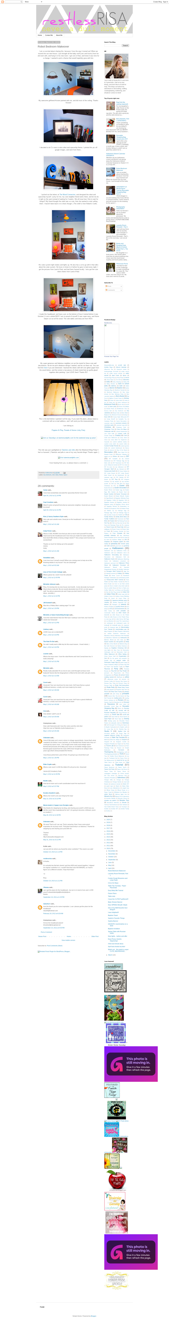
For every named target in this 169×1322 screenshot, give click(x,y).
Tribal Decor (108, 762)
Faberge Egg (122, 510)
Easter (122, 485)
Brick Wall (124, 413)
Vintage (118, 779)
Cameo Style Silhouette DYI (121, 417)
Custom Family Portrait (111, 446)
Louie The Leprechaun (122, 621)
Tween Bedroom (109, 767)
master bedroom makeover (117, 633)
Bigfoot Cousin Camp (115, 398)
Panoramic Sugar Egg (111, 662)
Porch (106, 691)
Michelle (46, 668)
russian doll (122, 710)
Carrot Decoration (121, 421)
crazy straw (123, 437)
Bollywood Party (109, 404)
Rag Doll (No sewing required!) (122, 103)
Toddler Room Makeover (117, 756)
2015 (108, 834)
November (112, 854)
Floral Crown (110, 527)
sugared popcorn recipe (112, 735)
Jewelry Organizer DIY (120, 602)
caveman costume (121, 423)
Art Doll (118, 379)
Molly (127, 641)
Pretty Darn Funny (116, 691)
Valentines (121, 777)
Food (108, 531)
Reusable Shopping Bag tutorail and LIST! (122, 137)
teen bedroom (120, 745)
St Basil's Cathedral (110, 727)
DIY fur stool (108, 467)
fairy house (112, 514)
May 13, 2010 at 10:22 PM (52, 799)
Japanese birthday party (119, 600)
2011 (108, 845)
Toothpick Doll (113, 758)
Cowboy (118, 435)
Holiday (119, 573)
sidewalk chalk (115, 723)
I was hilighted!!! (113, 912)
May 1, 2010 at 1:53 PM (51, 608)
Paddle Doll (108, 660)
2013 (108, 840)
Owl (105, 658)
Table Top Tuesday (118, 737)
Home (40, 35)
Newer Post (42, 936)
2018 (108, 825)
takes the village (114, 739)
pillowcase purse (113, 679)
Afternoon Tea (108, 369)
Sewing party (112, 721)
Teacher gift (109, 745)
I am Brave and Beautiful (121, 590)
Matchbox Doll (108, 635)
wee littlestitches (115, 788)
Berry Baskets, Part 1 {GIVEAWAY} (122, 119)
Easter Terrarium (121, 494)
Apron (124, 375)
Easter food (122, 492)
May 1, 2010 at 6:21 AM (51, 551)
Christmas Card (121, 427)
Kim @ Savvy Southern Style (53, 516)
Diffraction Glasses (121, 454)
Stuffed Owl (122, 731)
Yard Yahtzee (123, 804)
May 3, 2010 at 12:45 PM (51, 774)
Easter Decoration (121, 488)
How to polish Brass (110, 588)
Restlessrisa (108, 323)
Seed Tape (118, 718)
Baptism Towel (113, 915)
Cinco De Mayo (122, 429)
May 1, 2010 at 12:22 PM (51, 596)
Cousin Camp (108, 435)
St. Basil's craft (122, 727)
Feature (112, 521)
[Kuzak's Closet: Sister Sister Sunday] (131, 1081)
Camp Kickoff (111, 419)
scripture (106, 714)
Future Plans (112, 893)
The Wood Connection (67, 194)
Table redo (111, 896)
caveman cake (108, 423)
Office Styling (122, 654)
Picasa (116, 675)
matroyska (123, 637)
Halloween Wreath (110, 567)
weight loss (125, 788)
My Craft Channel (109, 646)
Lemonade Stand (109, 612)
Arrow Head (110, 379)
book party (113, 406)
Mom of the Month (112, 643)
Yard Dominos (113, 804)
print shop (116, 693)
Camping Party (108, 421)
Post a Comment (46, 932)
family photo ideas (121, 516)
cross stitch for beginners (119, 439)
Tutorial (119, 764)
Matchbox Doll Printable (122, 635)
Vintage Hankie (116, 782)
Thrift (121, 754)
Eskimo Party (125, 508)
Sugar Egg (122, 733)
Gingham (107, 541)
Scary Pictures (123, 712)
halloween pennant (110, 563)
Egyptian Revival (112, 506)
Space (65, 475)
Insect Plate (122, 598)
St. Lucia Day (108, 729)
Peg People (123, 671)
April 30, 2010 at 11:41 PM (52, 510)
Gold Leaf (109, 545)
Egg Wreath (109, 498)
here (45, 368)
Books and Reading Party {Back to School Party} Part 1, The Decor (122, 247)
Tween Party (108, 771)
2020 (108, 819)
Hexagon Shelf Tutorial (113, 571)
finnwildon (46, 558)
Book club (121, 404)
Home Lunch (116, 575)
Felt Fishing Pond (122, 521)
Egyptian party (108, 504)
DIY (127, 456)
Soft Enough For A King (114, 725)
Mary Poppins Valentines (122, 631)
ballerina (113, 386)
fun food (117, 537)
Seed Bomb (123, 716)
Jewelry (106, 602)
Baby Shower (111, 383)
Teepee (119, 748)
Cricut (106, 439)
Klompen (114, 604)
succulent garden (109, 733)
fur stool (106, 539)
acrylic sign (122, 365)
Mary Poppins (108, 631)
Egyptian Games (109, 502)
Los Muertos (109, 621)
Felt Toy (106, 523)
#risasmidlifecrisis (109, 365)
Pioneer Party (123, 683)
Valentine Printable (109, 777)
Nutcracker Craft (122, 652)
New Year (117, 650)
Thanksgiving (108, 752)
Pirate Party (111, 687)
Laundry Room (119, 606)
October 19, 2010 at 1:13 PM (52, 852)
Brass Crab (116, 413)
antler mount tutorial (115, 373)
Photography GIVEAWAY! (120, 208)
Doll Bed (119, 483)
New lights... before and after (117, 936)
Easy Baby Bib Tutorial (115, 890)
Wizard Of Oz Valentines (122, 796)
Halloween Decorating (111, 554)
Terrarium (121, 750)
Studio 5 (108, 731)
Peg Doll (113, 671)
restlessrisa (47, 858)
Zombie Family (125, 808)
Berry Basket (120, 396)
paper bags (123, 662)
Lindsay (46, 629)
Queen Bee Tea (113, 696)
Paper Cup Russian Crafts (114, 666)
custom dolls (123, 444)
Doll (112, 483)
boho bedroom (122, 402)
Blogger (93, 1316)
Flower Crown (116, 529)
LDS (110, 608)
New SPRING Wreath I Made (117, 905)
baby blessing (117, 381)
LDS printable (121, 610)
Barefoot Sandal (120, 390)
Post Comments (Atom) (54, 946)
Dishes (115, 456)
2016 (108, 831)
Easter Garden (108, 494)
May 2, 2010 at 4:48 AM (51, 690)
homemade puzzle (124, 577)
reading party (118, 698)
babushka (126, 379)
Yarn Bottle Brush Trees (111, 806)
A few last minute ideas (115, 944)
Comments (111, 290)
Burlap (125, 414)
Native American (122, 646)
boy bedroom (47, 475)
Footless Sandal (118, 531)
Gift (125, 539)
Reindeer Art (117, 702)
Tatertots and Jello (68, 450)
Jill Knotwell (47, 603)
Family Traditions (109, 519)
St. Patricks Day (121, 729)
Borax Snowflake (124, 406)
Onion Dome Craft (110, 656)
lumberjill (106, 625)
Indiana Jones (108, 596)
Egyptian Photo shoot (122, 504)
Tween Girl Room (122, 769)
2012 (108, 843)
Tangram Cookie (121, 741)
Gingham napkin (118, 541)
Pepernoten (117, 673)
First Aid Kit (120, 523)
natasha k (46, 904)
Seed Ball (114, 716)
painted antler (121, 660)
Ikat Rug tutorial (115, 592)
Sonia (45, 490)
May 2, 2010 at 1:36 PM (51, 758)
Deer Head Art (122, 452)
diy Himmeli (120, 469)
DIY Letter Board (109, 473)
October (111, 857)
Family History (108, 516)
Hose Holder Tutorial (116, 581)
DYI (115, 485)
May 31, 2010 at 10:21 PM (52, 840)
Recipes (120, 700)
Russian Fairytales (110, 712)
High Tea (126, 571)
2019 (108, 822)
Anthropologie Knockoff (111, 371)
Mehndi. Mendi (108, 639)
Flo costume (125, 525)
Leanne (45, 654)
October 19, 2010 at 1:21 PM (52, 881)
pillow (127, 677)
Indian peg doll (122, 594)
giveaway (114, 544)
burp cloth (107, 417)
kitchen (106, 604)
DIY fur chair (123, 465)
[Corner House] (110, 1121)
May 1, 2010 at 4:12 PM (51, 623)
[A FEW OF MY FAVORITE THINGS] (112, 1097)
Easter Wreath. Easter (122, 496)
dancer (112, 450)
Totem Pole (123, 758)
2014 (108, 837)
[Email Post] (64, 472)
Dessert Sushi (108, 454)
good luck (118, 545)
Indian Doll (126, 592)
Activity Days (108, 367)
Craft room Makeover (110, 437)
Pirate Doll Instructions (122, 685)
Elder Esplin (47, 764)
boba (111, 400)
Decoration (108, 452)
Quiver (122, 696)
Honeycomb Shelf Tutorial (115, 579)
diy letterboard (119, 475)
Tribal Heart (118, 762)
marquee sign (114, 627)
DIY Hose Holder (122, 471)
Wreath (124, 802)
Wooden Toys (124, 800)
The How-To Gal (48, 641)
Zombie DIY (114, 808)
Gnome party (125, 543)
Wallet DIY (126, 784)
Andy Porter (47, 531)
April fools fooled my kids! (116, 946)
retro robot (55, 475)
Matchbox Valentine (112, 637)
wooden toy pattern (110, 800)
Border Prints (110, 408)
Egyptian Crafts (111, 500)
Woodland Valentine (113, 802)
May (109, 865)
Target (119, 743)
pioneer (124, 679)
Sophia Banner (113, 921)
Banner (112, 388)
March (110, 955)
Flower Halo (125, 529)
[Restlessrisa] (111, 354)
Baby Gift (126, 381)
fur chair (125, 537)
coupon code (122, 433)
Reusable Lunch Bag (111, 706)
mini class (120, 639)
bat (128, 390)
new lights (107, 650)
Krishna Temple (108, 606)
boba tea (112, 402)
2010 (108, 848)
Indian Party (111, 594)
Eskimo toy (110, 510)
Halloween (117, 548)
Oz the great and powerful (118, 658)
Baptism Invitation (114, 929)
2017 (108, 828)
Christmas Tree (109, 429)
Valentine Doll (122, 775)
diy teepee (115, 481)
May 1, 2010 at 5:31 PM (51, 661)
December (112, 851)
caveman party (109, 425)
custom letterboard (116, 448)
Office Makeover (109, 654)
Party (116, 669)
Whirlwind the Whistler (120, 792)
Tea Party (126, 743)
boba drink (119, 400)
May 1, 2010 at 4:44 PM (51, 647)
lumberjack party (122, 623)
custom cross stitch (110, 444)
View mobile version (68, 940)
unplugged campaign (110, 773)
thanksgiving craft (122, 752)
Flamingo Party (114, 525)
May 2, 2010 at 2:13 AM (51, 676)
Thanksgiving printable (110, 754)
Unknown (46, 738)
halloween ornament (119, 561)
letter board (122, 612)
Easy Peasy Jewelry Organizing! (114, 940)
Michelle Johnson (49, 584)
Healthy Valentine (124, 569)
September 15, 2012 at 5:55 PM (53, 928)
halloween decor (122, 552)
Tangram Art (108, 741)
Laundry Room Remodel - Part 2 (122, 226)
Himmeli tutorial (110, 573)
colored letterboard (121, 431)
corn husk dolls (109, 433)
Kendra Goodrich (49, 793)
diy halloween (119, 467)
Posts (109, 286)
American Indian (122, 369)
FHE (113, 523)
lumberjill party (116, 625)
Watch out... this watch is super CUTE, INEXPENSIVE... (118, 950)
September (112, 860)
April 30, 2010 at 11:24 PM (52, 495)
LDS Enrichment (119, 608)
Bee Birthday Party (117, 394)
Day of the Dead (122, 450)
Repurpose (111, 704)
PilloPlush (119, 677)
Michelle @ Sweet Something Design (56, 615)
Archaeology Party (109, 377)
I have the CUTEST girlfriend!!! (118, 899)
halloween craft (108, 552)
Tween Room (121, 771)
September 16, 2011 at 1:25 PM (53, 897)
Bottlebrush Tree (122, 408)
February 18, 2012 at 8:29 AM (53, 913)
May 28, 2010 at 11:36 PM (52, 815)
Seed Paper (108, 718)
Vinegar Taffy (108, 779)
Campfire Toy (123, 419)
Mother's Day (123, 643)
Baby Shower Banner (115, 902)
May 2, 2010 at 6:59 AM (51, 717)
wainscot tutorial (115, 784)
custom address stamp (120, 441)
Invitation (107, 600)
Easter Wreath (108, 496)
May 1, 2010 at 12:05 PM (51, 577)
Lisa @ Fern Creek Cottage (52, 572)
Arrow (127, 377)
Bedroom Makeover (113, 392)
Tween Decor (122, 767)
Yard (105, 804)
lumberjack (110, 623)
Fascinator (120, 519)
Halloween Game (109, 559)
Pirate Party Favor (123, 687)
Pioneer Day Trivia (110, 683)
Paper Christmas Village (111, 664)
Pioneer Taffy (108, 685)
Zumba (108, 810)
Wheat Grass (110, 790)
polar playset (110, 689)
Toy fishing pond (109, 760)
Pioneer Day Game (121, 681)
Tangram (124, 739)
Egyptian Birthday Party (122, 498)
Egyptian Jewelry (122, 502)
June (110, 862)
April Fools (115, 375)
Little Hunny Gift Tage (122, 619)
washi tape (109, 786)
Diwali (121, 456)
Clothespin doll (108, 431)
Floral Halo (120, 527)
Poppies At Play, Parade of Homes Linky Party (68, 430)
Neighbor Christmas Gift (119, 648)
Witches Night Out (121, 794)
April (110, 868)
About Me (59, 35)
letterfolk (106, 615)
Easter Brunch (108, 487)
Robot (61, 475)
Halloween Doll (121, 557)
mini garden (119, 641)
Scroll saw (115, 714)
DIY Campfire (113, 458)
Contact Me (49, 35)
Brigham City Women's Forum (112, 414)
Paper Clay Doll (124, 664)
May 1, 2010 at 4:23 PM (51, 635)
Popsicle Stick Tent (121, 689)
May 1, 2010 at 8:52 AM (51, 565)
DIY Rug (114, 479)
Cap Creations (48, 502)
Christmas (107, 427)
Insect (113, 598)
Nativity (106, 648)
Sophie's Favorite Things (116, 918)
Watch (117, 786)
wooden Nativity (110, 798)
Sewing (126, 719)
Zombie (106, 808)
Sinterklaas (125, 723)
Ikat (107, 592)
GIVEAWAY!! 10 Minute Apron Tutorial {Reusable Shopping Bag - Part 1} (122, 190)
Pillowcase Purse (122, 264)
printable (125, 694)
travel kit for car (122, 760)
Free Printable (117, 533)
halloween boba (122, 550)
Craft (125, 435)
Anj (44, 711)
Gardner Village (116, 539)
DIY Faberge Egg (119, 460)
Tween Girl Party (109, 769)
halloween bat (108, 550)
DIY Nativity (119, 477)
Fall (126, 514)
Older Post (94, 936)
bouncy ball (107, 410)
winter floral (108, 794)
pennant (106, 673)
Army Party (120, 377)
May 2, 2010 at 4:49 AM (51, 704)
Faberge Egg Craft (110, 512)
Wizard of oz (108, 796)
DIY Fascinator (117, 463)
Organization (122, 656)
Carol (45, 682)
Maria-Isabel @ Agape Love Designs (56, 805)
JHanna (46, 887)
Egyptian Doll (123, 500)
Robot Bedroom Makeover (121, 169)
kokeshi (123, 604)
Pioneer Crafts (108, 681)
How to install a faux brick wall (118, 586)
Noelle (45, 781)
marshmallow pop (121, 629)
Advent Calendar (121, 367)
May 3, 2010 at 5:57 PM (51, 786)
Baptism (120, 388)
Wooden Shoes (122, 798)
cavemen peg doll (121, 425)
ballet (120, 386)
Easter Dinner (108, 490)
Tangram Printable (109, 743)
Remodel (126, 702)
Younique (124, 806)
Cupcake (106, 441)
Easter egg (119, 490)
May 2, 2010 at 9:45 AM (51, 731)
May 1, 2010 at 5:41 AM (51, 524)
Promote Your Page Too (111, 356)
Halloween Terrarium (119, 565)
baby (108, 382)
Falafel (120, 514)
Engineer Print (115, 508)
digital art (107, 456)
